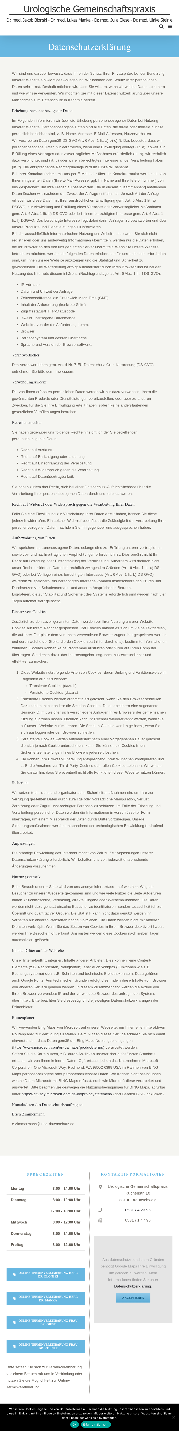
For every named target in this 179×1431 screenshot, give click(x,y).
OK (74, 1424)
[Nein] (173, 1417)
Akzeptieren (133, 1297)
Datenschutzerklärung (132, 1286)
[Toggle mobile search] (161, 26)
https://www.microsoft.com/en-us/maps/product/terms (58, 1047)
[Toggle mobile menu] (170, 26)
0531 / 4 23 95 (138, 1210)
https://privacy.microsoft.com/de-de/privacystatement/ (67, 1094)
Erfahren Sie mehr (96, 1424)
